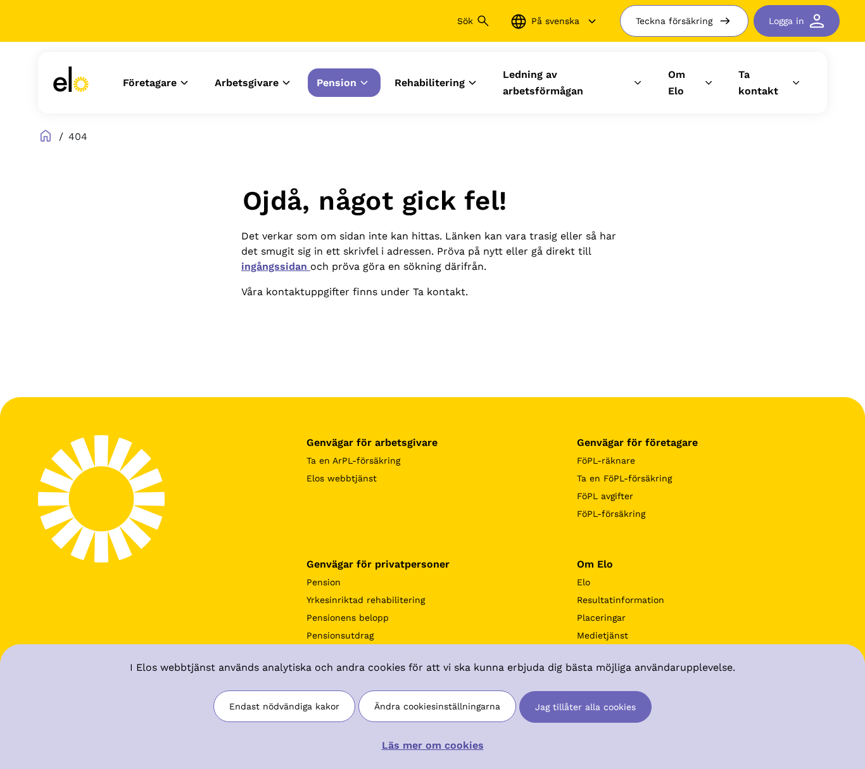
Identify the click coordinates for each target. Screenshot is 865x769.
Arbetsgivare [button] (247, 83)
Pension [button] (337, 83)
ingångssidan (275, 266)
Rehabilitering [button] (430, 83)
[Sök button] (483, 21)
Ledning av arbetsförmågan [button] (543, 82)
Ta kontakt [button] (758, 82)
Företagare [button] (150, 83)
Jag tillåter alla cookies (585, 707)
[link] (71, 82)
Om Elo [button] (676, 82)
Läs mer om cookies (433, 745)
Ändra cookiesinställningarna (437, 706)
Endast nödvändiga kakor (284, 706)
